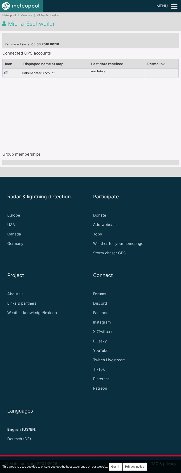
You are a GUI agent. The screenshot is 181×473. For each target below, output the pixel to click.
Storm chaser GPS (109, 253)
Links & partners (21, 303)
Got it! (115, 466)
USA (11, 224)
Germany (15, 243)
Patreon (100, 388)
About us (15, 293)
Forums (99, 293)
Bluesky (100, 341)
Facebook (102, 312)
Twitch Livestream (109, 360)
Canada (14, 234)
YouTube (100, 350)
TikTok (99, 369)
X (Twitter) (102, 331)
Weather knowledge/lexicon (32, 312)
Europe (13, 215)
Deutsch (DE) (19, 438)
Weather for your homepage (118, 243)
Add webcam (105, 224)
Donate (99, 215)
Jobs (97, 234)
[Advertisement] (90, 113)
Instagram (102, 322)
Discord (100, 303)
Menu (162, 6)
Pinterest (101, 378)
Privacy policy (134, 466)
